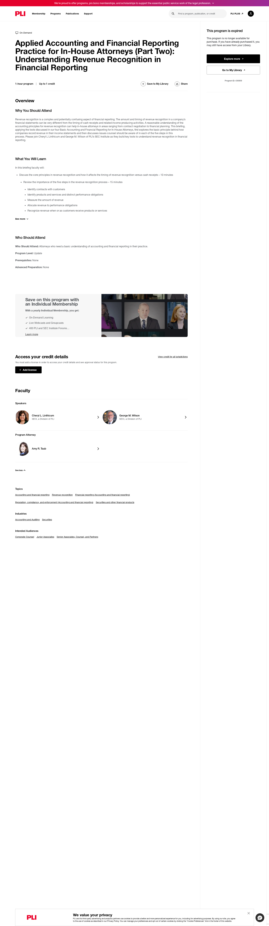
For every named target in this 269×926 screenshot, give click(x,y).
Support (88, 13)
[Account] (251, 14)
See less (19, 470)
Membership (38, 13)
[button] (259, 917)
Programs (55, 13)
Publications (72, 13)
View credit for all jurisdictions (173, 356)
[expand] (213, 3)
